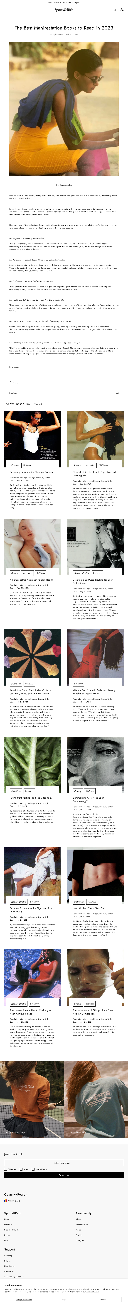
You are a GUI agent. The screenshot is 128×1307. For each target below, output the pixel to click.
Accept (63, 1299)
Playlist (79, 1235)
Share (15, 382)
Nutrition (90, 465)
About (78, 1219)
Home (6, 1219)
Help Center (9, 1266)
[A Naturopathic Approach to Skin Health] (32, 547)
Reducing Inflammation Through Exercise (32, 472)
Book (6, 1240)
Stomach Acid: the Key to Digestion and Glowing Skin (94, 473)
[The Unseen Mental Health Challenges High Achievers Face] (32, 977)
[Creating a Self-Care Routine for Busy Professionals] (95, 547)
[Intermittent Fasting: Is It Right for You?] (32, 765)
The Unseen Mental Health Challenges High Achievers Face (30, 1011)
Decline (103, 1299)
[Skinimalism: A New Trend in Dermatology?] (95, 765)
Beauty (77, 465)
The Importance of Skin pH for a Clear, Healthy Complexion (93, 1011)
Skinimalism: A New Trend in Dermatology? (88, 799)
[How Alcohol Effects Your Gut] (95, 875)
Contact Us (9, 1271)
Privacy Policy (92, 1291)
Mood (78, 1229)
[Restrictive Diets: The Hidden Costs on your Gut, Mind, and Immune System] (32, 657)
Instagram (80, 1240)
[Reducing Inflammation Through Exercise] (32, 439)
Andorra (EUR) (14, 1200)
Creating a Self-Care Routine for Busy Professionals (93, 581)
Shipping (8, 1255)
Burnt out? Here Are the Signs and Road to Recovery (32, 909)
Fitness (15, 465)
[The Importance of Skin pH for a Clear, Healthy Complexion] (95, 977)
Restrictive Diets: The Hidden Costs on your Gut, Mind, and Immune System (31, 691)
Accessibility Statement (14, 1276)
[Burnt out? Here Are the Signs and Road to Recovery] (32, 875)
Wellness (27, 465)
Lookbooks (8, 1224)
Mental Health (81, 573)
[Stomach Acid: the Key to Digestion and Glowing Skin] (95, 439)
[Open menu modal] (6, 10)
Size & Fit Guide (11, 1229)
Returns (7, 1260)
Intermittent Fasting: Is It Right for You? (31, 798)
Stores (7, 1235)
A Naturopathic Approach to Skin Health (31, 580)
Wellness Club (82, 1224)
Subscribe (64, 1175)
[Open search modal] (115, 10)
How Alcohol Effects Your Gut (89, 908)
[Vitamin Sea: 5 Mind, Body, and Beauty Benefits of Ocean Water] (95, 657)
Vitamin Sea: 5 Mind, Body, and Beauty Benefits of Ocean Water (94, 691)
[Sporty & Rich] (64, 10)
